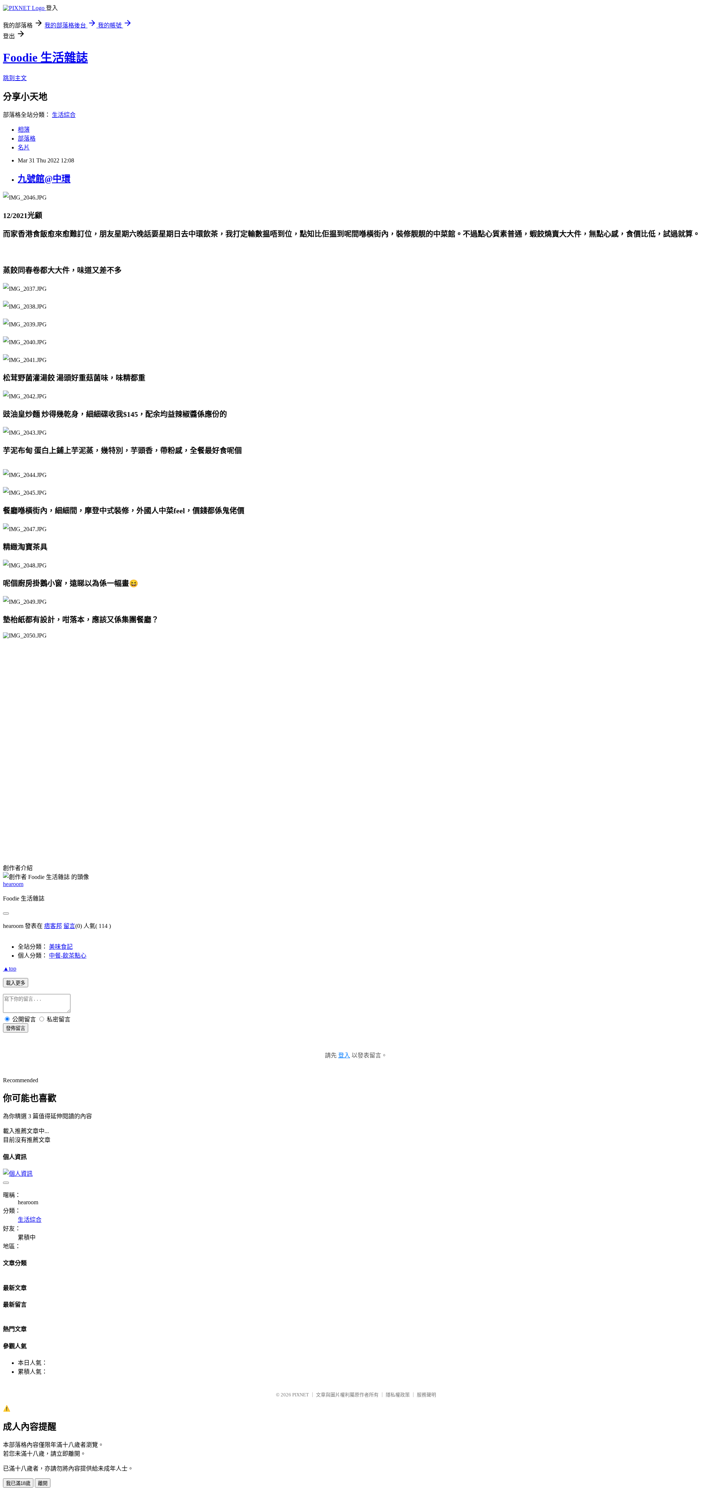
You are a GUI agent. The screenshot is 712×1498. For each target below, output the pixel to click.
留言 (69, 926)
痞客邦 (53, 926)
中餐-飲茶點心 (67, 955)
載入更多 (15, 983)
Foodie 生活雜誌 (45, 57)
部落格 (27, 138)
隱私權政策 (398, 1394)
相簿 (24, 129)
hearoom (13, 884)
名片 (24, 147)
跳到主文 (15, 78)
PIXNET (300, 1394)
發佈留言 (15, 1028)
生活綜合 (64, 115)
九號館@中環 (44, 179)
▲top (9, 968)
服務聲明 (426, 1394)
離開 (42, 1483)
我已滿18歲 (18, 1483)
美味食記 (61, 947)
